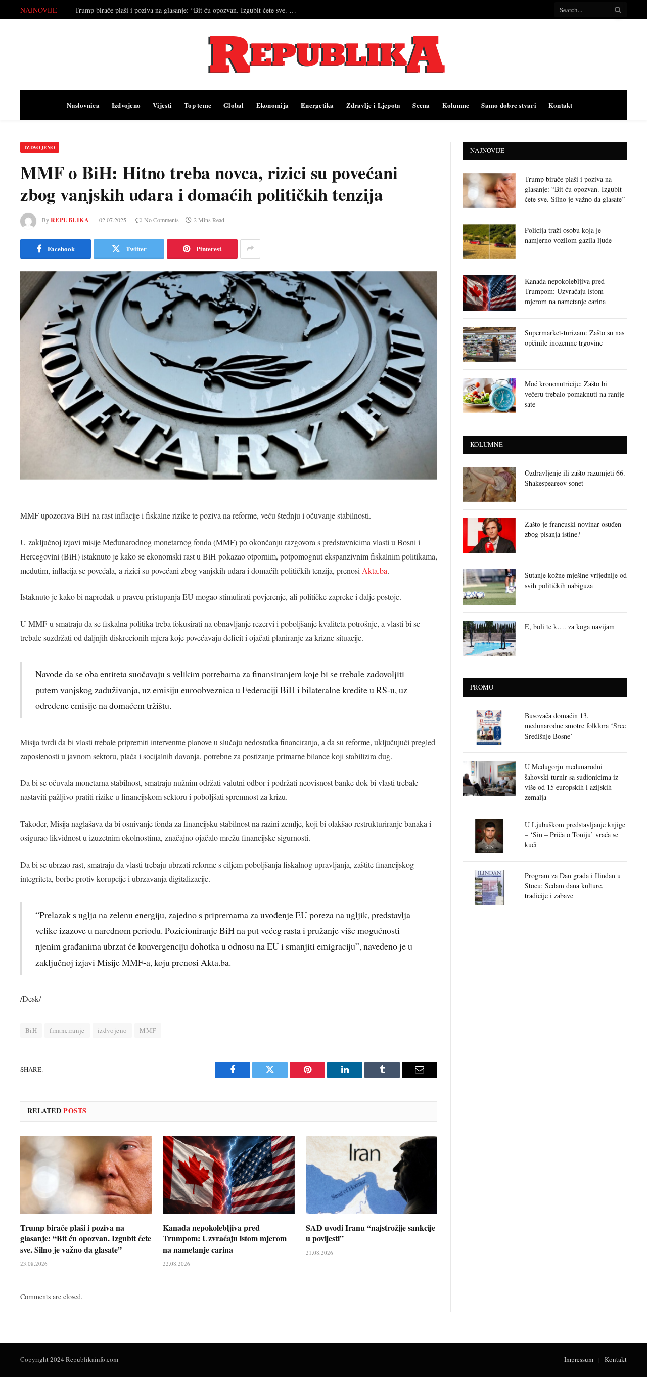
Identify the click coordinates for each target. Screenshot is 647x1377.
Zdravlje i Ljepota (373, 105)
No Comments (161, 220)
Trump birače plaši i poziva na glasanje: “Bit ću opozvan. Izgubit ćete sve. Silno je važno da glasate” (85, 1238)
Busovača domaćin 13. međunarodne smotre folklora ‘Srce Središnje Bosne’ (575, 726)
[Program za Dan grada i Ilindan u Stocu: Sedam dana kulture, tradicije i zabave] (489, 887)
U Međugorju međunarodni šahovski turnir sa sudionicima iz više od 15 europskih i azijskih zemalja (571, 782)
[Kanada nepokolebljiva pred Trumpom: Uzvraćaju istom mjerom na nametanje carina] (228, 1175)
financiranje (67, 1030)
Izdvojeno (126, 105)
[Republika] (323, 55)
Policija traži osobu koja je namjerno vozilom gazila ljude (157, 10)
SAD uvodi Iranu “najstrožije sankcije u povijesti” (370, 1233)
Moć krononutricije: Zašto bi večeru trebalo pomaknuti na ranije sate (574, 394)
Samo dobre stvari (508, 105)
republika (70, 220)
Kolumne (456, 105)
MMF (148, 1030)
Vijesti (162, 105)
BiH (31, 1030)
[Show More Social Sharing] (250, 249)
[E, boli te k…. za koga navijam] (489, 638)
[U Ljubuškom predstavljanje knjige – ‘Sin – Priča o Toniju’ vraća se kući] (489, 836)
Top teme (197, 105)
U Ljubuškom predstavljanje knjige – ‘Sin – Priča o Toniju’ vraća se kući (575, 834)
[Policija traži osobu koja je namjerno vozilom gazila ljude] (489, 241)
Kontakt (560, 105)
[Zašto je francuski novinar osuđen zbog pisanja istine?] (489, 535)
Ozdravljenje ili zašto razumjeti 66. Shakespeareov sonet (575, 478)
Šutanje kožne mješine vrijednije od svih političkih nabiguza (576, 580)
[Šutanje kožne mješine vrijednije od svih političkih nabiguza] (489, 586)
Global (233, 105)
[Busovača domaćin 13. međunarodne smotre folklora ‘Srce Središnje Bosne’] (489, 727)
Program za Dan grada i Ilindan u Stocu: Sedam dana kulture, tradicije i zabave (573, 885)
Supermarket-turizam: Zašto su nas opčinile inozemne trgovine (574, 338)
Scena (421, 105)
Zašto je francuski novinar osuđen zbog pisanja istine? (573, 529)
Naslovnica (83, 105)
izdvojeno (112, 1030)
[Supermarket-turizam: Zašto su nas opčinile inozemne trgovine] (489, 344)
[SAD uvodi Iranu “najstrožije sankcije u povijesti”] (371, 1175)
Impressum (578, 1359)
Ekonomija (272, 105)
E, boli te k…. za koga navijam (570, 626)
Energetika (317, 105)
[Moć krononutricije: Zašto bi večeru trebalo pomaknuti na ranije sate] (489, 395)
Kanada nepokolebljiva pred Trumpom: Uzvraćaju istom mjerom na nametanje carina (225, 1238)
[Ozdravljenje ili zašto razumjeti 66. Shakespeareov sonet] (489, 484)
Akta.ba (374, 570)
